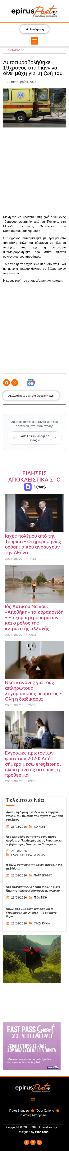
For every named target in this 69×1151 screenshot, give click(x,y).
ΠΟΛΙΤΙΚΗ (17, 854)
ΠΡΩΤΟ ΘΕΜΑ (35, 854)
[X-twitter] (33, 1142)
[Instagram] (39, 1142)
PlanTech (41, 1132)
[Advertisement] (34, 171)
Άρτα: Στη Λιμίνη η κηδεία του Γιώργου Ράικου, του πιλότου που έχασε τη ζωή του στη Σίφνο (34, 815)
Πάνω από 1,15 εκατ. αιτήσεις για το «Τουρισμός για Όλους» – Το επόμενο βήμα (31, 912)
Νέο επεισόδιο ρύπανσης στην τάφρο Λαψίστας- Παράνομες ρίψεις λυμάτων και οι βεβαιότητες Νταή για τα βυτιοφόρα (34, 840)
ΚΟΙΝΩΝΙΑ (14, 49)
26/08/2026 (19, 826)
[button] (34, 41)
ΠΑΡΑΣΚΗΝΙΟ (43, 875)
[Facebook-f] (26, 1142)
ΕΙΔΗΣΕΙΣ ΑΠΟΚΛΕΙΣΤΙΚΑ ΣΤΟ (34, 479)
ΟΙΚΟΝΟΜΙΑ (42, 923)
